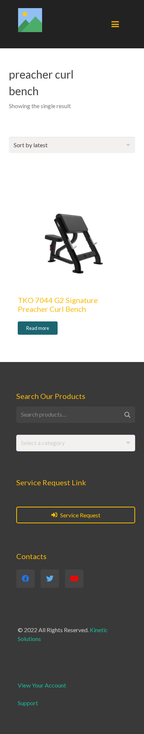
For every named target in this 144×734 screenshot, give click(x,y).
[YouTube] (74, 578)
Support (28, 702)
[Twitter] (50, 578)
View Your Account (42, 685)
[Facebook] (25, 578)
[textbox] (43, 442)
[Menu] (115, 24)
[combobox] (75, 443)
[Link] (30, 20)
